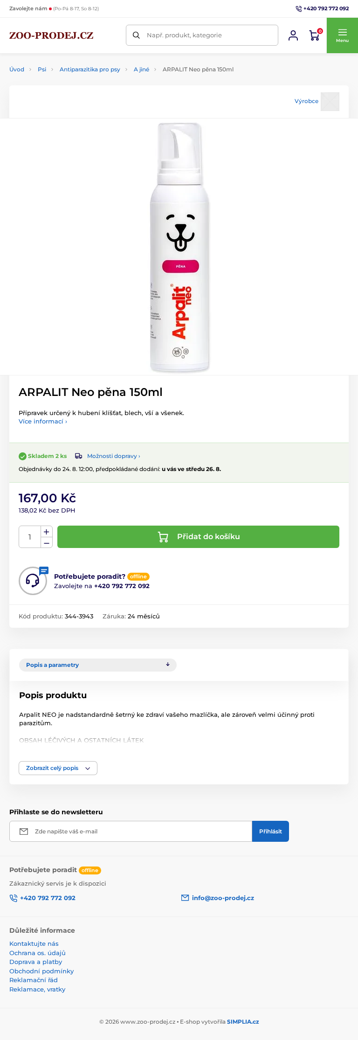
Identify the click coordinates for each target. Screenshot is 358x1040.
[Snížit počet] (46, 542)
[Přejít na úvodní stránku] (51, 35)
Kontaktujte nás (34, 943)
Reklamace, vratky (37, 989)
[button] (342, 35)
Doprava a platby (35, 961)
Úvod (16, 69)
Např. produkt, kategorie (184, 35)
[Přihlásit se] (293, 35)
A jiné (141, 69)
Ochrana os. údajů (37, 953)
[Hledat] (136, 35)
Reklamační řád (33, 980)
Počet (30, 537)
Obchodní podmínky (41, 971)
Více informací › (43, 421)
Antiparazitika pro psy (90, 69)
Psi (42, 69)
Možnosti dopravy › (113, 455)
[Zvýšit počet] (46, 531)
